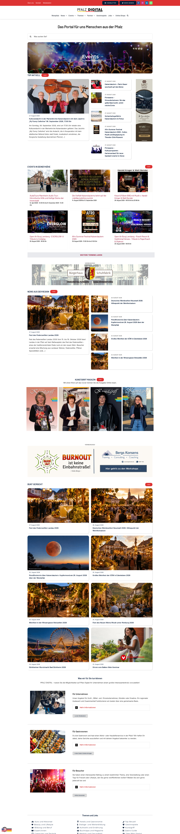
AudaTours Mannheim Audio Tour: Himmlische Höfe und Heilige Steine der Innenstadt (47, 198)
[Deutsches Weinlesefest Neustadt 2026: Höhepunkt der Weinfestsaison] (99, 301)
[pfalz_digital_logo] (90, 9)
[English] (4, 830)
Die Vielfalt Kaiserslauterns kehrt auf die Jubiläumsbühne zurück (89, 196)
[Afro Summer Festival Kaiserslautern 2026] (90, 222)
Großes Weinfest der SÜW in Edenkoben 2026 (129, 343)
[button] (127, 15)
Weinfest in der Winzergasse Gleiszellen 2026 (129, 362)
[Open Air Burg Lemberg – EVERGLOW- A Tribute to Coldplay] (48, 222)
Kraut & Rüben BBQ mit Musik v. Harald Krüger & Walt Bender (130, 196)
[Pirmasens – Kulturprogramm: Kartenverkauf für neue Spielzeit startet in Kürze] (96, 144)
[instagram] (142, 2)
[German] (9, 830)
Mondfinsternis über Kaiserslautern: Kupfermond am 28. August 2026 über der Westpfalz (127, 327)
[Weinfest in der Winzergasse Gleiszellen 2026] (99, 359)
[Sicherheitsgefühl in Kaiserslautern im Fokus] (96, 112)
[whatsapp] (150, 2)
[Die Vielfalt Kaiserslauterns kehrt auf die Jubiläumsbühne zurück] (90, 181)
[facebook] (138, 2)
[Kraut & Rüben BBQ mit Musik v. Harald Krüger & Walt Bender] (132, 181)
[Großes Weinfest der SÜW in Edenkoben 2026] (99, 340)
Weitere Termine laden (91, 255)
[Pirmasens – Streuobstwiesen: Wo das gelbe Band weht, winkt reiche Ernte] (96, 94)
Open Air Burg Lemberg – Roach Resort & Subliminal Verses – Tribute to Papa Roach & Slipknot (132, 239)
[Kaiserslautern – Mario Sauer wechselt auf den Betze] (96, 80)
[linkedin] (146, 2)
